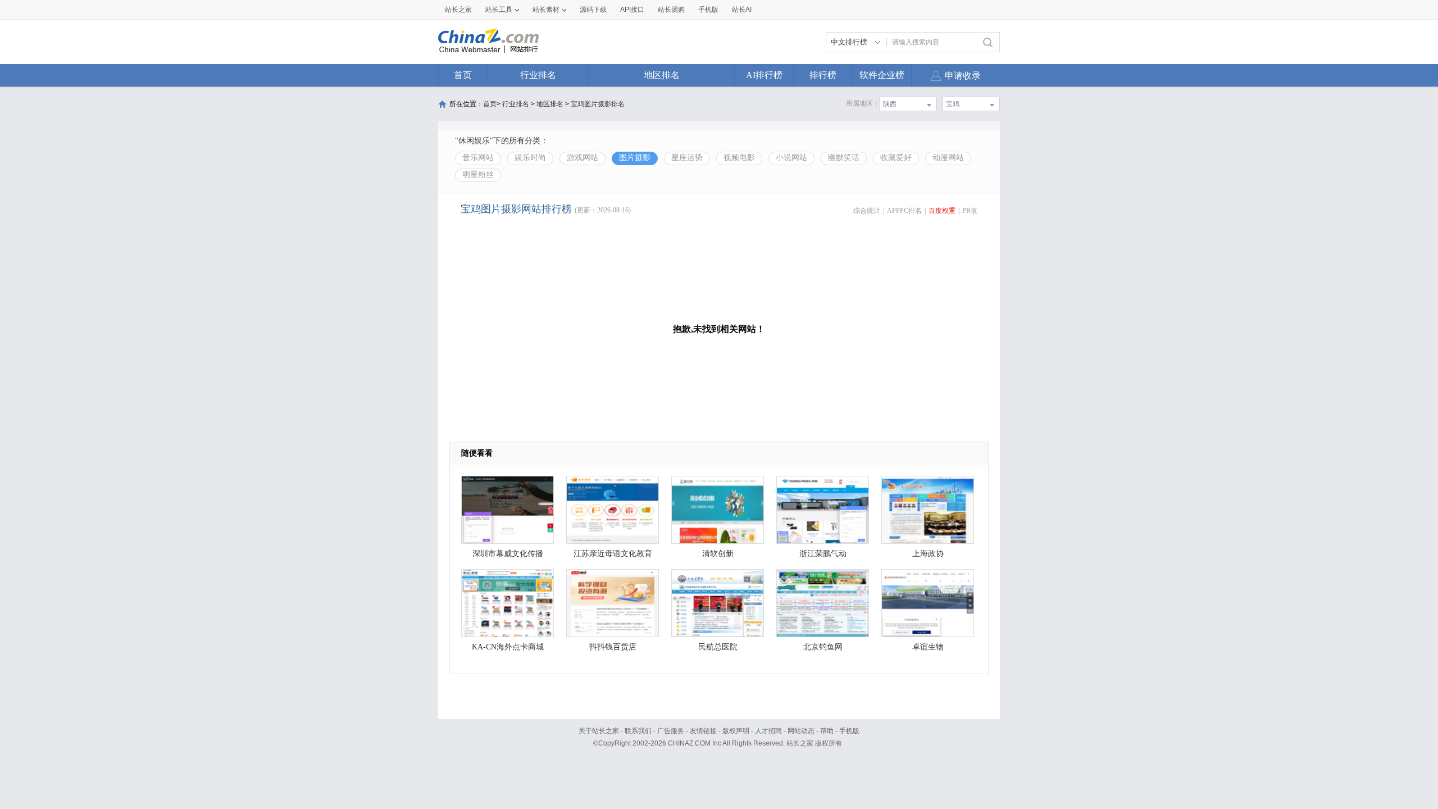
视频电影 (739, 157)
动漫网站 (948, 157)
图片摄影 (634, 157)
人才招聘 (768, 731)
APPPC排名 (904, 211)
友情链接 (703, 731)
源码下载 (593, 9)
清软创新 (718, 553)
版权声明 (735, 731)
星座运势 (687, 157)
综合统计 (866, 211)
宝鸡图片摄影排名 (598, 104)
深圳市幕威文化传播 (507, 553)
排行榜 (822, 75)
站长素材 (546, 9)
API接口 (632, 9)
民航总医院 (718, 647)
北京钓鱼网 (823, 647)
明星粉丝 (478, 174)
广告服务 (670, 731)
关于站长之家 (599, 731)
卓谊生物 (928, 647)
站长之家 (458, 9)
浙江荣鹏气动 (823, 553)
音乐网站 (478, 157)
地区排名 (662, 75)
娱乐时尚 (530, 157)
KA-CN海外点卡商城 (508, 647)
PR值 (969, 211)
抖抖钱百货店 (612, 647)
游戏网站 (582, 157)
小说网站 (791, 157)
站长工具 (498, 9)
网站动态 (801, 731)
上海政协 (928, 553)
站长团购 (671, 9)
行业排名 (538, 75)
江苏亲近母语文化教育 (613, 553)
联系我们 (638, 731)
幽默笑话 (843, 157)
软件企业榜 (881, 75)
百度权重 (942, 211)
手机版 (849, 731)
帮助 (827, 731)
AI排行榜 (764, 75)
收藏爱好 (896, 157)
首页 (463, 75)
